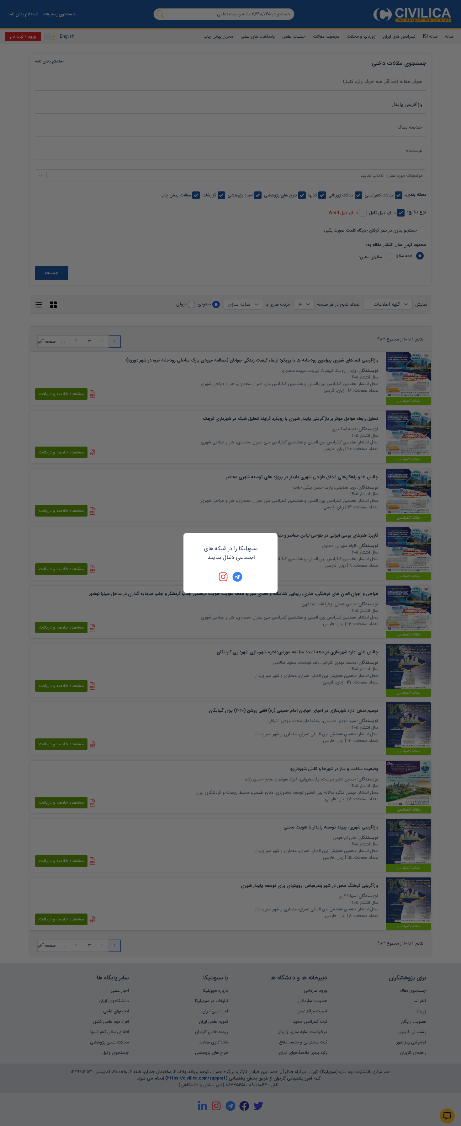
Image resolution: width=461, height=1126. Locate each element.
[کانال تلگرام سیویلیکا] (237, 577)
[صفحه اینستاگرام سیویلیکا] (224, 577)
